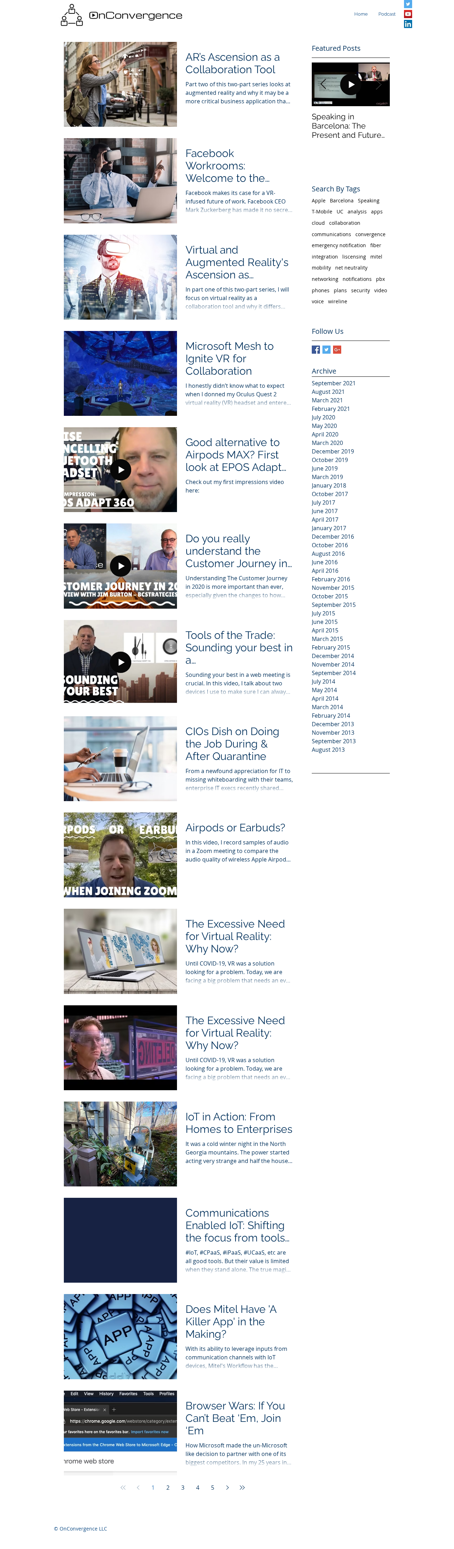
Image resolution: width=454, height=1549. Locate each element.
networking (325, 279)
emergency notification (339, 245)
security (360, 290)
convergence (370, 234)
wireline (337, 301)
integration (325, 256)
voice (318, 301)
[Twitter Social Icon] (408, 4)
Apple (319, 200)
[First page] (123, 1487)
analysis (357, 211)
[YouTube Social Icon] (408, 14)
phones (321, 290)
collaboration (344, 222)
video (380, 290)
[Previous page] (138, 1487)
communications (331, 234)
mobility (321, 267)
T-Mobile (322, 211)
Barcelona (342, 200)
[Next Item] (378, 84)
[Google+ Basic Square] (337, 350)
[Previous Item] (323, 84)
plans (340, 290)
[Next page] (227, 1487)
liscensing (354, 256)
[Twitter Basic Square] (326, 350)
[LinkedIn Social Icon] (408, 24)
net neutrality (351, 267)
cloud (318, 222)
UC (340, 211)
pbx (380, 279)
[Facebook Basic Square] (316, 350)
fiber (375, 245)
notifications (357, 279)
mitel (376, 256)
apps (377, 211)
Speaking (369, 200)
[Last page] (242, 1487)
